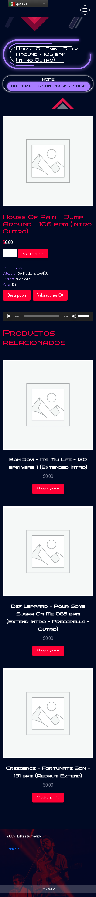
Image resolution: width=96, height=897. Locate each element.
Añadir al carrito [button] (48, 489)
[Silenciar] (74, 316)
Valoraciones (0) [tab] (50, 295)
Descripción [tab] (16, 295)
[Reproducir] (9, 316)
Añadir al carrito (33, 253)
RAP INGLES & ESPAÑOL (32, 273)
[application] (48, 316)
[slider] (84, 316)
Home (48, 79)
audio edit (23, 279)
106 (14, 284)
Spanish (21, 3)
